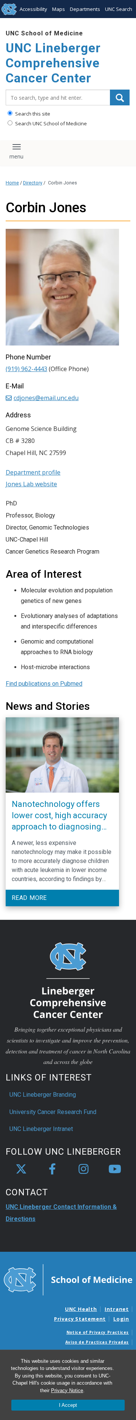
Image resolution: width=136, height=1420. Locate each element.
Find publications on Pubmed (44, 683)
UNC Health (81, 1309)
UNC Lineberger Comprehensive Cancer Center (53, 63)
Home (12, 183)
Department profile (33, 472)
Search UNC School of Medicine (50, 123)
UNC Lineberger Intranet (41, 1128)
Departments (85, 9)
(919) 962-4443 (26, 369)
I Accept (68, 1405)
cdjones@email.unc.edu (46, 398)
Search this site (32, 113)
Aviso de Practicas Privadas (97, 1342)
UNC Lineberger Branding (42, 1094)
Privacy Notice (67, 1390)
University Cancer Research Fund (52, 1112)
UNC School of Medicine (44, 33)
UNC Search (118, 9)
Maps (58, 9)
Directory (32, 183)
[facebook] (52, 1169)
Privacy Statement (80, 1318)
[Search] (120, 97)
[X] (21, 1169)
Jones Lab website (31, 484)
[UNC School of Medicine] (68, 1279)
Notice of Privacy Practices (97, 1332)
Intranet (117, 1309)
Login (121, 1318)
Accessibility (33, 9)
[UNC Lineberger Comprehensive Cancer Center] (68, 979)
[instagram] (83, 1169)
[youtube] (114, 1169)
